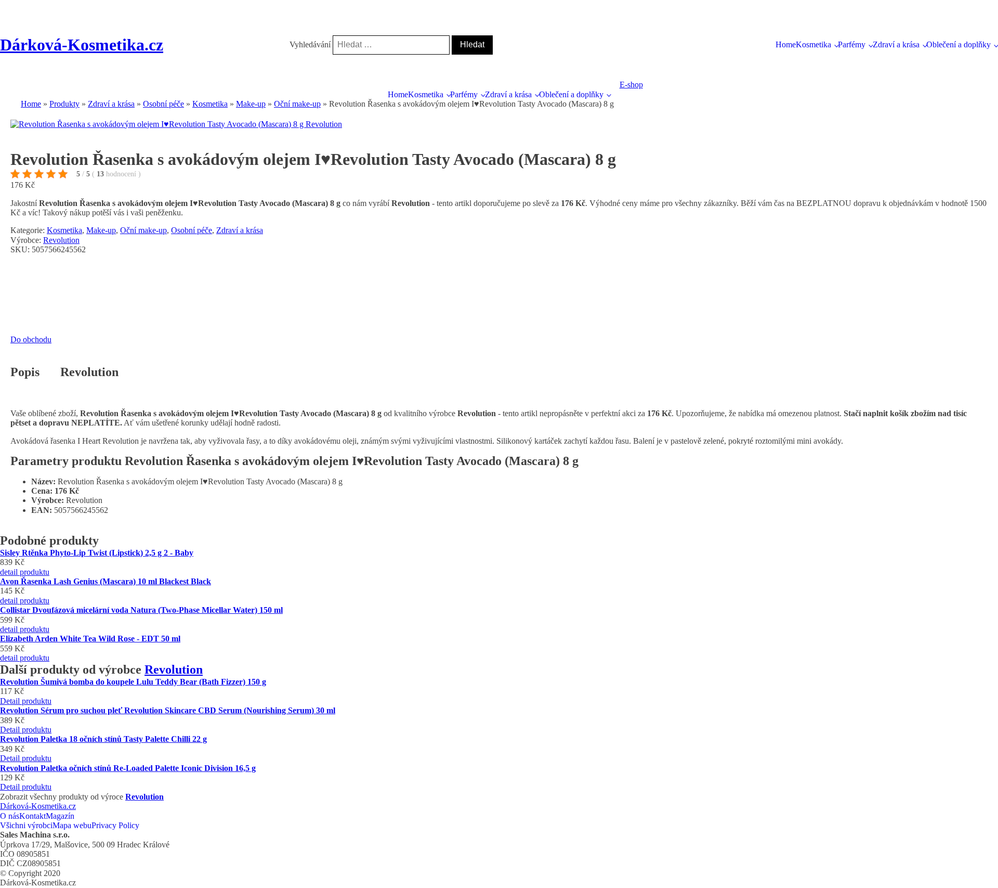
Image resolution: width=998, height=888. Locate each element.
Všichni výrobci (26, 825)
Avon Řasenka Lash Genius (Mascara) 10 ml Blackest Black (105, 581)
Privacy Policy (115, 825)
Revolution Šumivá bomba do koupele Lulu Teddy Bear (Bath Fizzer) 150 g (133, 681)
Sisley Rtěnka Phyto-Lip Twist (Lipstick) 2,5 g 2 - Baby (96, 552)
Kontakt (32, 816)
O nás (9, 816)
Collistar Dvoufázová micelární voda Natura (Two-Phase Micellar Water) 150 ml (141, 610)
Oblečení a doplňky (958, 44)
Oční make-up (143, 230)
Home (786, 44)
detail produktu (24, 572)
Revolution (61, 240)
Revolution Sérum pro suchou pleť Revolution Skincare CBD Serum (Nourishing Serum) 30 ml (167, 710)
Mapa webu (71, 825)
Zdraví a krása (896, 44)
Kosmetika (813, 44)
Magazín (60, 816)
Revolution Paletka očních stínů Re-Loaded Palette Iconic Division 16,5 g (128, 768)
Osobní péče (191, 230)
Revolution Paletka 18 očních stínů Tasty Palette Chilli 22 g (103, 739)
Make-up (101, 230)
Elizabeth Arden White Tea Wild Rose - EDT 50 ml (90, 638)
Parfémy (851, 44)
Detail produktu (25, 701)
